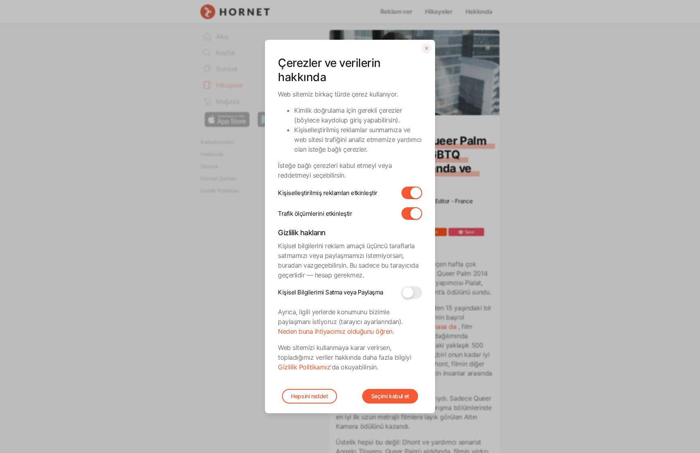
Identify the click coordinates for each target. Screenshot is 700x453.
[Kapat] (426, 48)
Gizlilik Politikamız (304, 367)
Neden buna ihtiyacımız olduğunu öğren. (336, 331)
